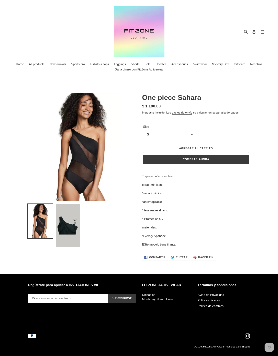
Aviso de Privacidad (211, 294)
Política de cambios (211, 306)
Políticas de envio (209, 300)
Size (146, 126)
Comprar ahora (196, 159)
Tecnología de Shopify (237, 346)
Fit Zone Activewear (214, 346)
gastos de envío (182, 112)
